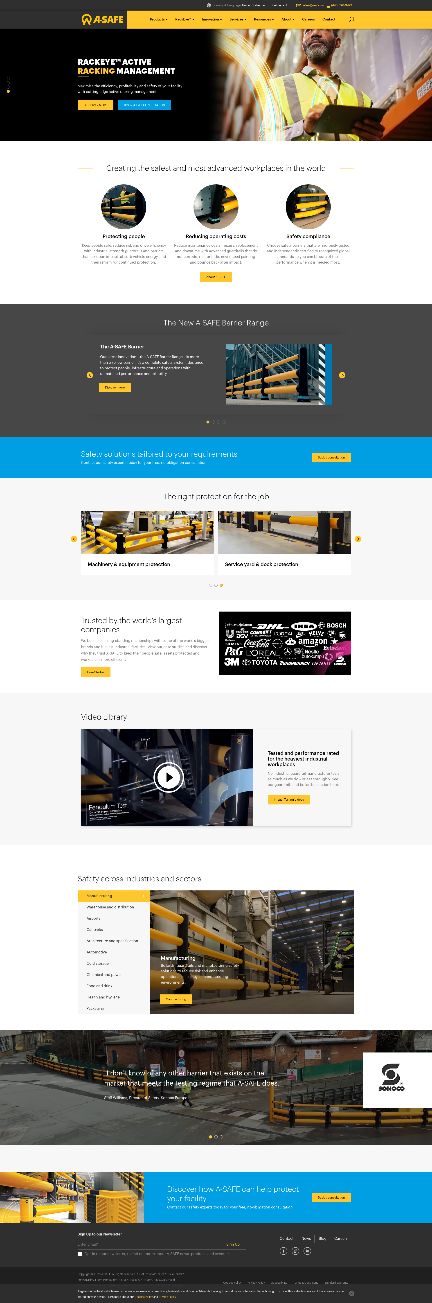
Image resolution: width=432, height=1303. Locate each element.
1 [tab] (8, 78)
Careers (308, 19)
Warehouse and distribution (110, 907)
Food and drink (99, 986)
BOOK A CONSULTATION (141, 100)
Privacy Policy (256, 1282)
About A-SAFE (216, 277)
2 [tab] (8, 82)
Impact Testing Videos (289, 799)
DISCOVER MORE (95, 100)
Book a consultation (331, 457)
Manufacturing (99, 896)
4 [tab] (8, 91)
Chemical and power (104, 975)
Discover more (115, 387)
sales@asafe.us (313, 5)
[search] (349, 19)
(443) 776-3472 (341, 5)
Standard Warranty (336, 1282)
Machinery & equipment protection (147, 543)
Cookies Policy (232, 1282)
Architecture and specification (112, 941)
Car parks (95, 930)
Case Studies (95, 672)
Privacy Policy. (167, 1297)
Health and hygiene (103, 997)
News (306, 1238)
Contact (328, 19)
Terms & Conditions (305, 1282)
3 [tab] (8, 87)
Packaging (95, 1008)
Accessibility (279, 1282)
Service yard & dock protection (284, 543)
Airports (93, 918)
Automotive (97, 952)
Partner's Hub (281, 5)
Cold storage (98, 963)
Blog (322, 1238)
